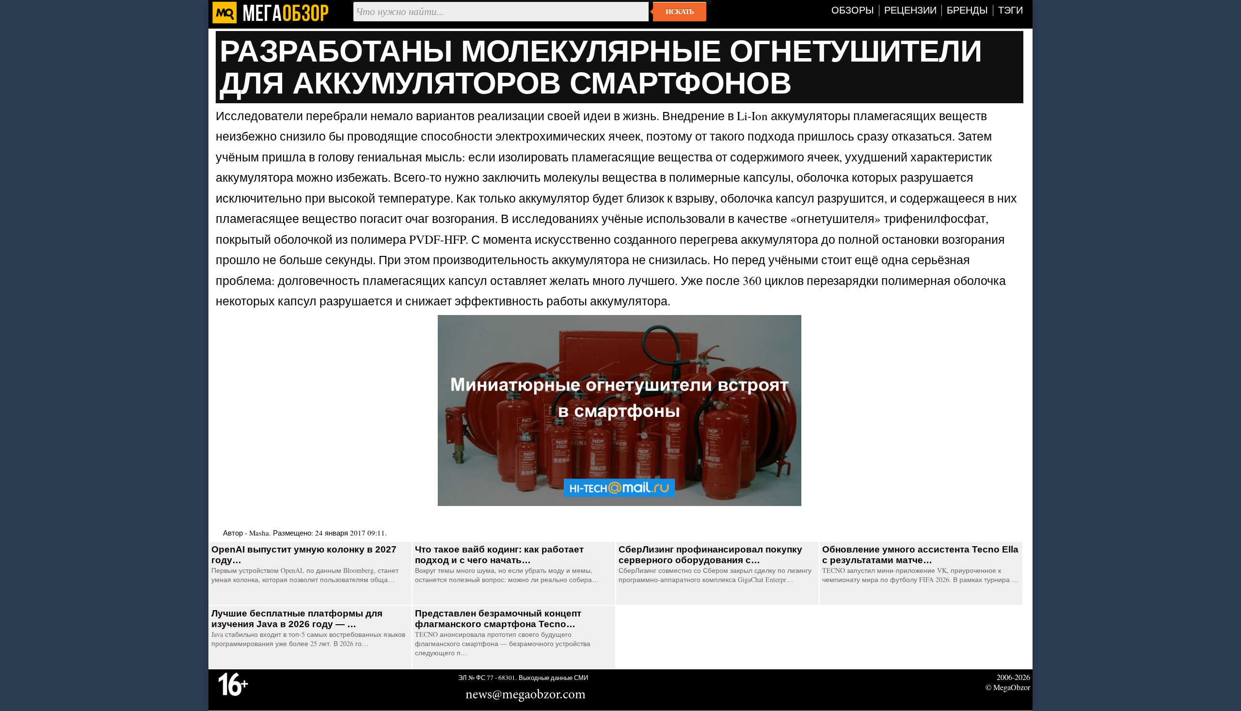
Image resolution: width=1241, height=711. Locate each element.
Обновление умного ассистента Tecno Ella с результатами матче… (920, 554)
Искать (680, 12)
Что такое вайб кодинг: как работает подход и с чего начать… (499, 554)
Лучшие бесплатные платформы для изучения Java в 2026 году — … (296, 618)
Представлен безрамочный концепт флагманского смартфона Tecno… (498, 618)
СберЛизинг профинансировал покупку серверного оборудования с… (710, 554)
